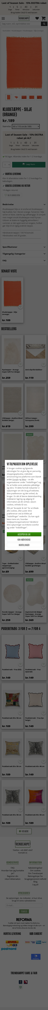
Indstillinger (24, 545)
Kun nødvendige (24, 539)
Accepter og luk (24, 534)
